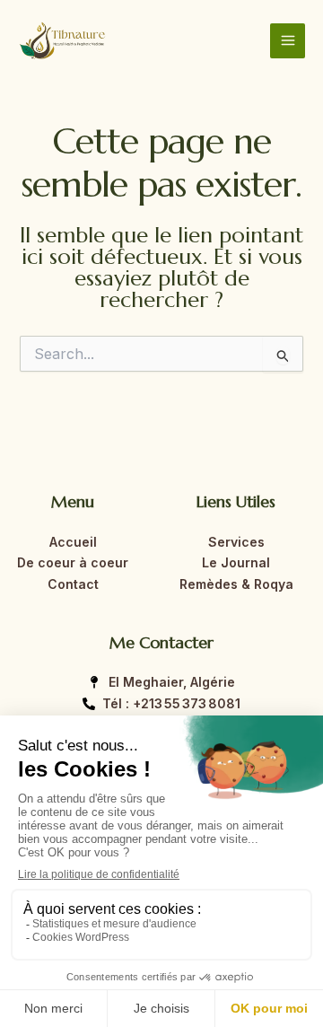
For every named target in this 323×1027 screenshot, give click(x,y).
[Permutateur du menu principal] (287, 40)
